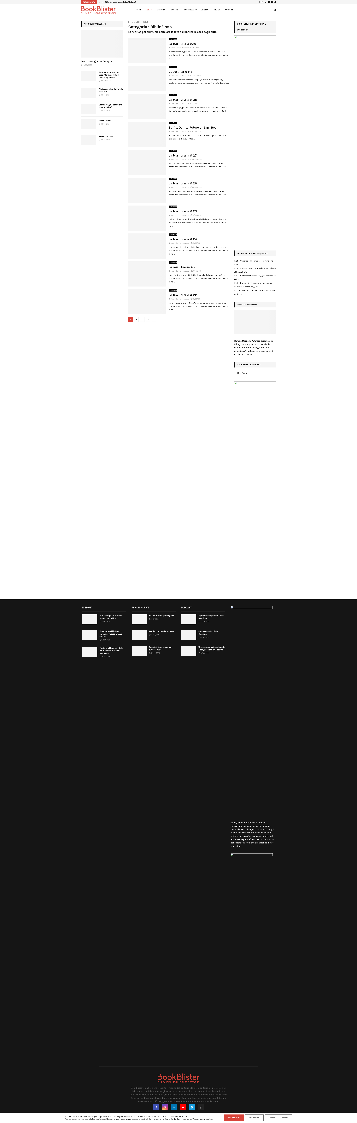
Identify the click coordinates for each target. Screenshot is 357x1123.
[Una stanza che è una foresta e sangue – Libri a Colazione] (188, 651)
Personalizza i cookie (278, 1118)
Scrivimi (229, 10)
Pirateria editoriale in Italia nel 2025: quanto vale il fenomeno (111, 650)
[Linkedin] (174, 1107)
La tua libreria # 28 (183, 100)
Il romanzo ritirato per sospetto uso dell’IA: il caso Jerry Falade (109, 75)
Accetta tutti (234, 1118)
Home (138, 10)
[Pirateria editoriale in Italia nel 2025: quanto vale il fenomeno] (89, 652)
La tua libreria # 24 (183, 239)
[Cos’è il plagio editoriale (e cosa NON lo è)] (88, 109)
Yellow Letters (105, 120)
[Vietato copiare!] (88, 140)
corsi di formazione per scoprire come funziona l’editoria (251, 826)
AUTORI (174, 10)
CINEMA (204, 10)
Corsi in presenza (247, 304)
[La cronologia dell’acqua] (102, 44)
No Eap (217, 10)
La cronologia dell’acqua (96, 61)
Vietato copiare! (106, 136)
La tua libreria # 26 (183, 183)
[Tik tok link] (275, 2)
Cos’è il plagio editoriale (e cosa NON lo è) (110, 106)
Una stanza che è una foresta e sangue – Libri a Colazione (211, 648)
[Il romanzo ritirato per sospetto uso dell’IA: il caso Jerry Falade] (88, 76)
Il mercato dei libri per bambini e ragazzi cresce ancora (110, 634)
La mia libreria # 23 (183, 267)
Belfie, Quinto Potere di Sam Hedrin (195, 127)
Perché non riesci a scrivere (161, 631)
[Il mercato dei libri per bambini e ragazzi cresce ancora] (89, 635)
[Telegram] (192, 1107)
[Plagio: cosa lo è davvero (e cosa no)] (88, 93)
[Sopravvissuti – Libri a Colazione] (188, 635)
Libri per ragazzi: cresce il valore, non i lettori (110, 616)
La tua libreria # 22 (183, 295)
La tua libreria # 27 (183, 155)
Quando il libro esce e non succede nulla (160, 648)
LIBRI (147, 10)
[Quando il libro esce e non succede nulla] (139, 651)
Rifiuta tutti (254, 1118)
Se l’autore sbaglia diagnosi (161, 615)
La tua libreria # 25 (183, 211)
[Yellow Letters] (88, 124)
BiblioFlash (173, 39)
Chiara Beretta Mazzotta (180, 48)
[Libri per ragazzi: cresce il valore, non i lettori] (89, 619)
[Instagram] (165, 1107)
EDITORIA (160, 10)
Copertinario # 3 (181, 72)
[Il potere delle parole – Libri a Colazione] (188, 619)
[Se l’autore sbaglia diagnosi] (139, 619)
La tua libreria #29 (182, 44)
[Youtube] (183, 1107)
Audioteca (189, 10)
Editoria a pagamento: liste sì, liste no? (120, 2)
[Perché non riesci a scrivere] (139, 635)
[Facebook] (156, 1107)
